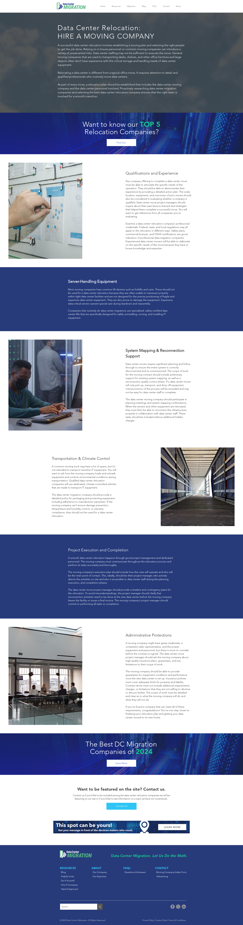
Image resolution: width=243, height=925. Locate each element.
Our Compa (98, 872)
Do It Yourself (68, 880)
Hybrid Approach (69, 889)
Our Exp (97, 876)
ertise (103, 876)
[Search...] (100, 907)
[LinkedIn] (184, 907)
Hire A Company (69, 884)
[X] (178, 907)
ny (105, 872)
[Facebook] (172, 907)
